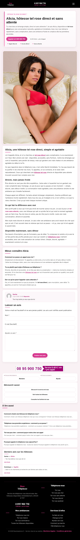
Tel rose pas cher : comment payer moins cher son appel (23, 432)
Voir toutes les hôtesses (40, 394)
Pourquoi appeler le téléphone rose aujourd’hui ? (21, 442)
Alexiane (22, 378)
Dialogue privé (58, 518)
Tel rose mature (22, 518)
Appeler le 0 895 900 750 (16, 39)
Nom (7, 315)
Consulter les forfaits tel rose (40, 399)
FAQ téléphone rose (57, 526)
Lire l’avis (7, 462)
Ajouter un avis (10, 333)
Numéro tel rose (57, 521)
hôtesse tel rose (40, 172)
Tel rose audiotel (57, 501)
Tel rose (57, 490)
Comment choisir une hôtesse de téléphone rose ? (21, 414)
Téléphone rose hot (22, 515)
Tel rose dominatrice (22, 521)
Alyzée (58, 378)
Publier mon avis (40, 355)
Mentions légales (49, 531)
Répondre (26, 296)
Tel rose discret (57, 498)
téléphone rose (54, 237)
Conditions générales (64, 531)
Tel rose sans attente (57, 496)
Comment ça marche (58, 523)
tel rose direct (40, 155)
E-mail (11, 324)
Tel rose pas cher (58, 493)
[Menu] (73, 4)
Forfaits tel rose (57, 515)
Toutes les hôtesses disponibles (22, 523)
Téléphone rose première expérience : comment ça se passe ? (25, 423)
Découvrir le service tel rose (40, 389)
